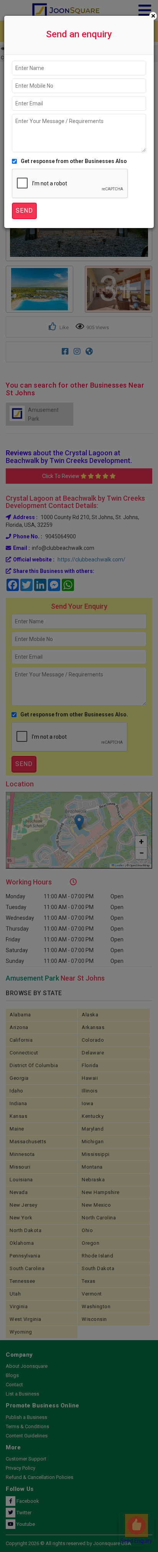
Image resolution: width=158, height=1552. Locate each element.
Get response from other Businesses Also (74, 161)
